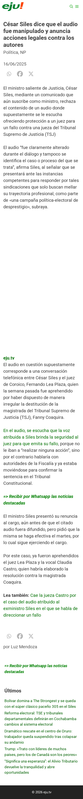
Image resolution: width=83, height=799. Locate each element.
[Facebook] (20, 74)
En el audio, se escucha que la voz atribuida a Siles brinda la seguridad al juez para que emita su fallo (40, 437)
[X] (31, 74)
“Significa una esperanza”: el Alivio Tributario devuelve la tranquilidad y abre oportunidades (41, 767)
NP (23, 52)
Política (10, 52)
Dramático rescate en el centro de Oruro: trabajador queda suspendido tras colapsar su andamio (40, 737)
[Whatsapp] (9, 74)
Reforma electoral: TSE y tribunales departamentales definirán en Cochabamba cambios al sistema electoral (40, 718)
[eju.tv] (13, 6)
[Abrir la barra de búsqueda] (71, 6)
